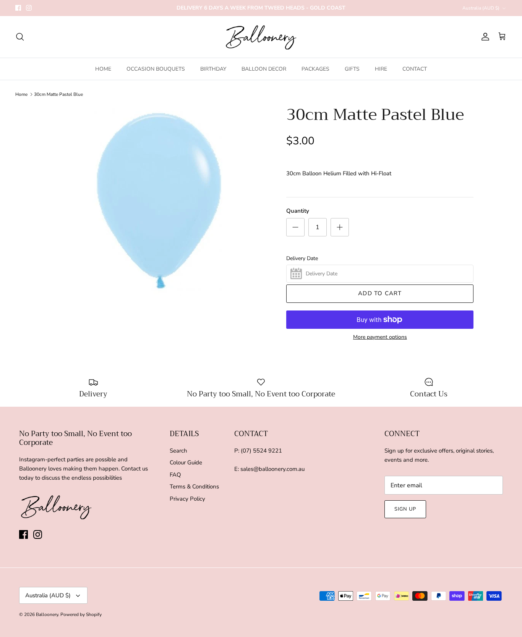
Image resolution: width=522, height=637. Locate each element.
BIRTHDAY (213, 69)
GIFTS (352, 69)
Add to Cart (380, 293)
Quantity (297, 211)
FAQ (175, 475)
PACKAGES (315, 69)
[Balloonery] (261, 37)
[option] (159, 200)
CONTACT (414, 69)
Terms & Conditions (194, 486)
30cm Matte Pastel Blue (58, 94)
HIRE (381, 69)
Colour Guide (186, 462)
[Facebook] (18, 8)
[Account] (484, 36)
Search (178, 450)
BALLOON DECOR (264, 69)
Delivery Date (302, 258)
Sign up (405, 509)
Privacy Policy (187, 499)
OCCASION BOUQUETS (155, 69)
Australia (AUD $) (480, 8)
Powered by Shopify (81, 614)
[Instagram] (29, 8)
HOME (103, 69)
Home (21, 94)
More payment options (380, 337)
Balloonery (47, 614)
